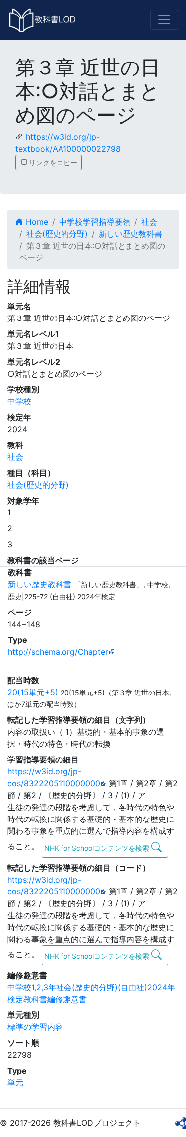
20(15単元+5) (32, 692)
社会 (149, 222)
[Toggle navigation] (164, 20)
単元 (15, 1082)
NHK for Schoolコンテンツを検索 (97, 848)
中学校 (19, 401)
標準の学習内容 (35, 1027)
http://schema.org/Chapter (58, 652)
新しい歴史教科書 (130, 234)
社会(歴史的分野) (57, 234)
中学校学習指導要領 (94, 222)
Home (35, 222)
